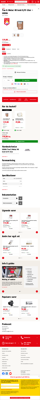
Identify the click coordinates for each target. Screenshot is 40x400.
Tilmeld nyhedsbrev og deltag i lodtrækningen (20, 397)
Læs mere (4, 68)
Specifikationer (13, 99)
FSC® (22, 361)
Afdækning (29, 281)
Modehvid (8, 49)
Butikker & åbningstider (6, 351)
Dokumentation (33, 99)
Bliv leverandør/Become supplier (27, 363)
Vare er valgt (6, 130)
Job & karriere (23, 351)
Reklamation (4, 361)
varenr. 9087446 (13, 63)
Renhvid (14, 49)
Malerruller (29, 271)
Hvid (4, 49)
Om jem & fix (23, 355)
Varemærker (4, 363)
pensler (30, 272)
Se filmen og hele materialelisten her (30, 284)
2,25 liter (9, 53)
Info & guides (19, 100)
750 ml (4, 53)
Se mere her (4, 287)
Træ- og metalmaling (31, 277)
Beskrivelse (6, 99)
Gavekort (4, 357)
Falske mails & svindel (6, 365)
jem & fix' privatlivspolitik (31, 385)
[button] (19, 291)
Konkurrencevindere (25, 359)
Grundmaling (30, 279)
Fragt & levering (5, 359)
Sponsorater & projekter (25, 357)
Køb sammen (26, 100)
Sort (18, 49)
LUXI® (3, 8)
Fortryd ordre (4, 367)
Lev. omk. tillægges (5, 42)
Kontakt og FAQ (5, 355)
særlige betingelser (11, 66)
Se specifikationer (10, 68)
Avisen (3, 353)
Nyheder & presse (24, 353)
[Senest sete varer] (39, 8)
